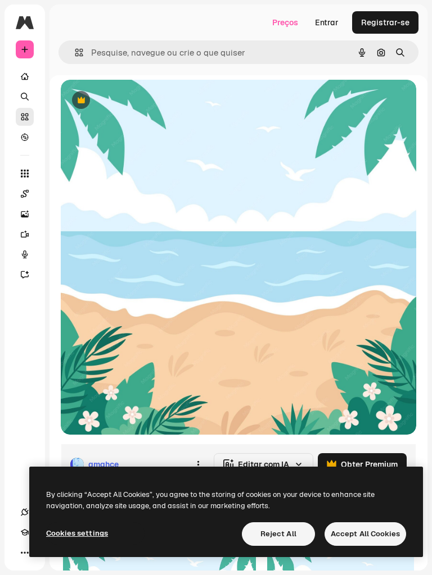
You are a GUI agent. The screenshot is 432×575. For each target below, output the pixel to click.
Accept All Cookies (365, 534)
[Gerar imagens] (25, 214)
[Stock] (25, 117)
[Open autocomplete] (74, 52)
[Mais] (25, 553)
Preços (285, 22)
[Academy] (25, 532)
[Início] (25, 76)
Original (132, 100)
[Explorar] (25, 137)
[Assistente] (25, 275)
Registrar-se (385, 22)
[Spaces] (25, 194)
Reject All (278, 534)
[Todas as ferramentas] (25, 173)
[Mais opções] (198, 464)
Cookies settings (77, 533)
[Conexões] (25, 512)
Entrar (327, 22)
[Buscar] (25, 97)
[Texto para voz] (25, 254)
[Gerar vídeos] (25, 234)
